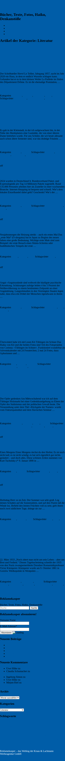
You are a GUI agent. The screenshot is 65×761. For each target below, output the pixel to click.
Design (10, 726)
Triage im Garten (14, 650)
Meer (61, 739)
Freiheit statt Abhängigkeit (34, 679)
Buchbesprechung (54, 205)
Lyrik (29, 519)
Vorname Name (8, 620)
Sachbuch (14, 310)
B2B (2, 722)
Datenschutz (12, 34)
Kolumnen (5, 155)
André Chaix (20, 98)
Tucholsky (5, 474)
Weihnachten (35, 366)
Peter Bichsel (18, 155)
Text (35, 744)
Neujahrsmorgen (18, 227)
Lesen (49, 95)
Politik (7, 744)
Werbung (28, 747)
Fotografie (7, 730)
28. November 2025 (10, 302)
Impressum (11, 31)
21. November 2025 (10, 358)
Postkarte (14, 743)
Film (51, 726)
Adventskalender (8, 366)
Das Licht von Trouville (18, 645)
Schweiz (30, 155)
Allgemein (17, 95)
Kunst (33, 739)
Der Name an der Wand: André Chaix (26, 63)
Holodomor (38, 426)
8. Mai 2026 (6, 146)
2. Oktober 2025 (8, 466)
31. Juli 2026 (6, 90)
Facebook (45, 726)
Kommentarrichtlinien (17, 28)
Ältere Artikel (8, 592)
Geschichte (27, 581)
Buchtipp (27, 95)
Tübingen (32, 364)
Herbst (53, 471)
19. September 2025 (10, 576)
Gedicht (49, 730)
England (25, 726)
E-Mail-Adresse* (8, 626)
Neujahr (60, 256)
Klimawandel (10, 739)
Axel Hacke (51, 307)
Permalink (5, 47)
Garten (41, 730)
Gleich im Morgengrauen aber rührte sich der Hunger (30, 388)
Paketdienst (13, 208)
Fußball (35, 730)
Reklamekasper (17, 6)
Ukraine (58, 426)
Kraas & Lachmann (16, 25)
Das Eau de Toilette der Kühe (21, 653)
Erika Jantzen (35, 726)
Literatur (57, 95)
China (3, 208)
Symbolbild (6, 522)
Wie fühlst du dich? (21, 275)
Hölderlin (35, 735)
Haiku (15, 256)
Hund (26, 735)
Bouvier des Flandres (15, 722)
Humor (20, 735)
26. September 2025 (10, 514)
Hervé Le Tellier (36, 98)
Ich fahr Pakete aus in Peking (32, 173)
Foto (14, 364)
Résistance (50, 98)
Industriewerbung (47, 735)
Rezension (24, 744)
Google (56, 730)
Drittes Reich (16, 584)
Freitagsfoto (24, 730)
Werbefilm (17, 748)
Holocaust (29, 584)
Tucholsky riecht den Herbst (30, 444)
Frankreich (39, 95)
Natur (31, 256)
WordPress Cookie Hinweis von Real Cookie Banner (26, 759)
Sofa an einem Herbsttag (26, 492)
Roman (49, 426)
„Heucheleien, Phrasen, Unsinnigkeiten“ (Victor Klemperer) (26, 546)
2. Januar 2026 (7, 251)
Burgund (3, 726)
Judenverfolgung (43, 584)
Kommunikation (22, 739)
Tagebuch (58, 584)
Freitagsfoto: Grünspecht (18, 648)
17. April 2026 (7, 200)
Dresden (4, 584)
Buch (61, 307)
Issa (56, 735)
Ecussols (45, 471)
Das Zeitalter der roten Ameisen (16, 426)
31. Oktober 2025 (9, 418)
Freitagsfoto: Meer (35, 677)
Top (2, 756)
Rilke (56, 519)
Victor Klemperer (8, 587)
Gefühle (4, 310)
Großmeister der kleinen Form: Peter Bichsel (26, 119)
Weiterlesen (7, 85)
